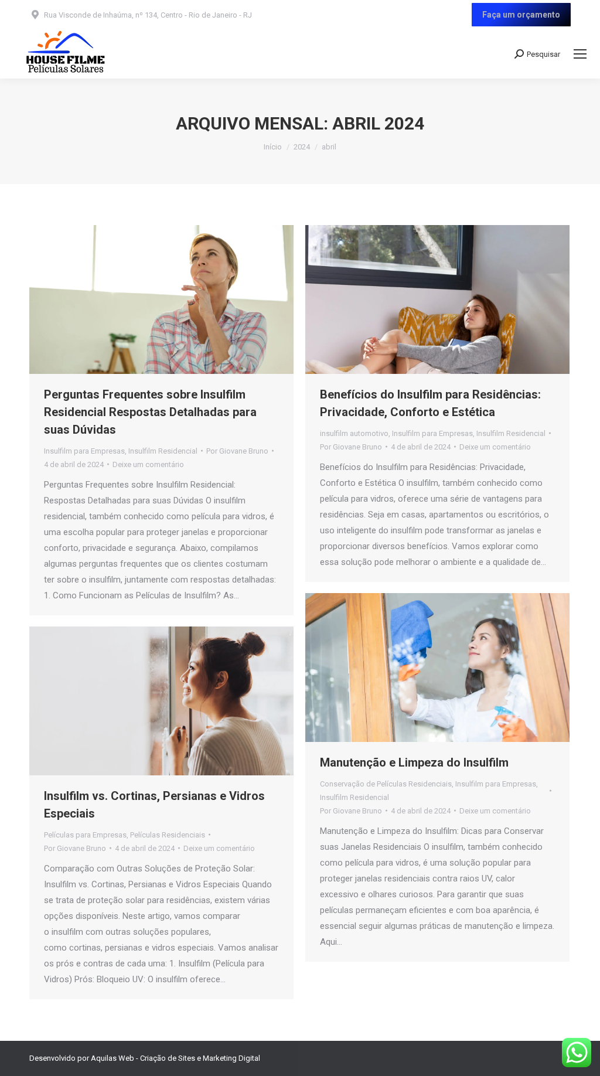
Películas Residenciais (167, 834)
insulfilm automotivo (354, 433)
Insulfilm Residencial (162, 451)
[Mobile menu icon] (580, 54)
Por (237, 451)
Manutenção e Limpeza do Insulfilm (414, 762)
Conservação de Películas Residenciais (386, 783)
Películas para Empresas (85, 834)
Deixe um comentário (148, 464)
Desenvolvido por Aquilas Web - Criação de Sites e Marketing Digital (144, 1058)
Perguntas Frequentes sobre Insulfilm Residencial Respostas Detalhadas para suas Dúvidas (150, 412)
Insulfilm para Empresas (84, 451)
